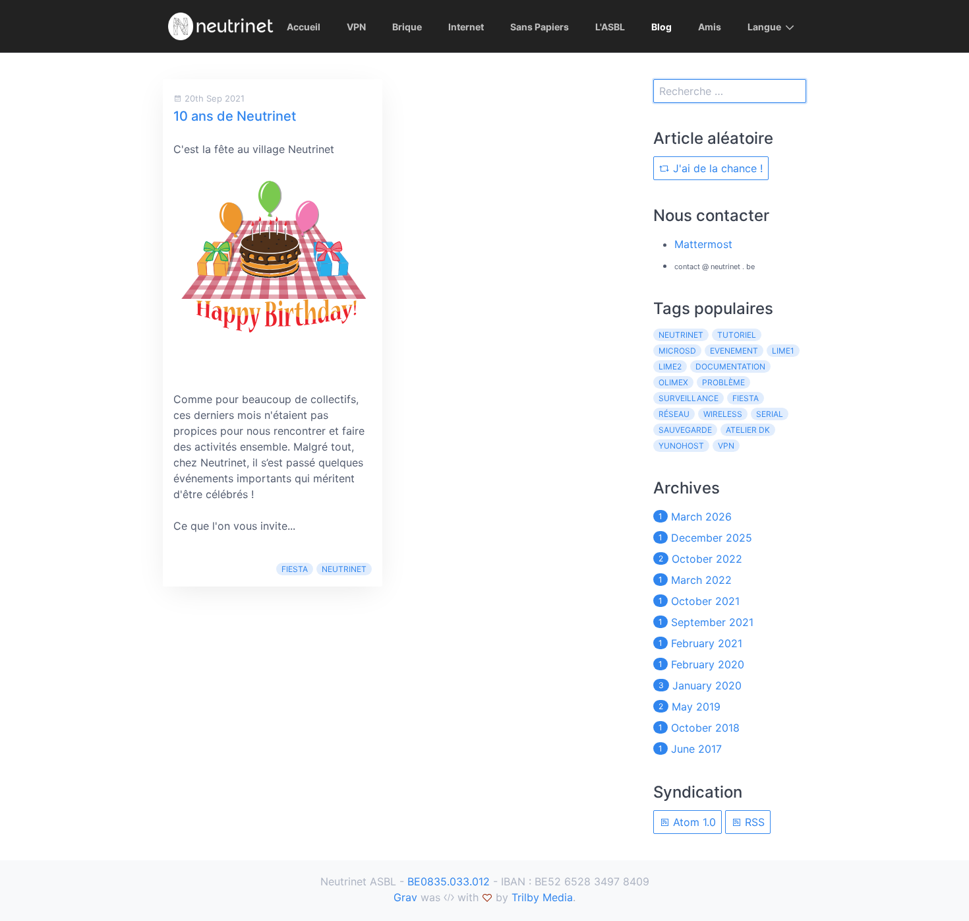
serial (769, 414)
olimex (673, 382)
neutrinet (344, 569)
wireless (722, 414)
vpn (726, 446)
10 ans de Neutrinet (234, 116)
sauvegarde (685, 430)
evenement (734, 351)
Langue (764, 26)
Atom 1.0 (693, 822)
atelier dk (748, 430)
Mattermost (703, 244)
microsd (677, 351)
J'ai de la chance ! (716, 168)
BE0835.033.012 (448, 881)
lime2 (670, 366)
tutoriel (736, 335)
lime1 (783, 351)
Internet (466, 26)
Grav (405, 897)
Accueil (303, 26)
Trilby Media (542, 897)
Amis (709, 26)
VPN (356, 26)
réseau (674, 414)
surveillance (689, 398)
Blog (661, 26)
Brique (407, 26)
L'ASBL (610, 26)
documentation (730, 366)
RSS (753, 822)
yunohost (681, 446)
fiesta (294, 569)
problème (723, 382)
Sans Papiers (539, 26)
